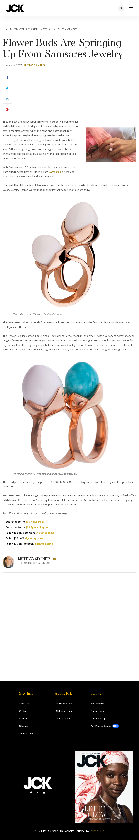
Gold (77, 29)
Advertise (24, 718)
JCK (15, 8)
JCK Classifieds (63, 718)
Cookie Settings (99, 718)
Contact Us (24, 711)
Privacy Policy (98, 703)
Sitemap (23, 725)
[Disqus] (69, 620)
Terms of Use (26, 733)
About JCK (24, 703)
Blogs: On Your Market (21, 29)
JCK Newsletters (63, 703)
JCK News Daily (35, 521)
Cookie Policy (97, 711)
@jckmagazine (45, 532)
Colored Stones (56, 29)
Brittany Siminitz (35, 64)
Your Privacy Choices (101, 725)
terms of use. (96, 831)
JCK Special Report (37, 527)
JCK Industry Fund (64, 711)
